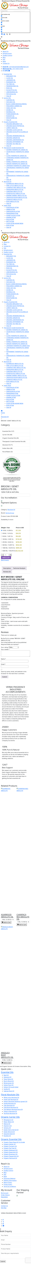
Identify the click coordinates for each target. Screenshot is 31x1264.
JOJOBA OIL (9, 110)
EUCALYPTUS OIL (11, 90)
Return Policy (8, 1182)
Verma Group (10, 513)
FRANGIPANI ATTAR (12, 213)
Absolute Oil (7, 182)
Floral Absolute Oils (10, 1094)
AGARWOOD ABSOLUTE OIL (15, 184)
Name (3, 659)
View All (8, 96)
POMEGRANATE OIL (12, 114)
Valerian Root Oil (9, 1091)
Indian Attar (7, 205)
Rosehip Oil (7, 1136)
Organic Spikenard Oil (10, 1150)
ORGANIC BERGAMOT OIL (14, 124)
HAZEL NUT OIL (11, 108)
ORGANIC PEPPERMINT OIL (14, 142)
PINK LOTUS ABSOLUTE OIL (14, 185)
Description (7, 568)
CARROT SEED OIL (11, 128)
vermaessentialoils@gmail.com (16, 67)
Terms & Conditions (10, 1186)
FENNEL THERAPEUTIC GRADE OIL (16, 162)
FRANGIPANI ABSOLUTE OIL (14, 189)
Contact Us (6, 63)
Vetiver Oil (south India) (11, 1087)
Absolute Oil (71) (7, 445)
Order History (5, 1195)
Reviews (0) (7, 572)
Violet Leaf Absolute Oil (11, 1099)
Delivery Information (10, 1180)
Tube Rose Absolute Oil (11, 1107)
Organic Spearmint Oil (11, 1152)
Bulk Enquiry (5, 560)
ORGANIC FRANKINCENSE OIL (15, 136)
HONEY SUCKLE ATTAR (13, 215)
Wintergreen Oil (9, 1083)
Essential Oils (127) (8, 431)
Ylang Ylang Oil (8, 1079)
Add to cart (6, 558)
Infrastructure (7, 53)
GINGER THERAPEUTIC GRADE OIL (16, 164)
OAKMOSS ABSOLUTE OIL (14, 199)
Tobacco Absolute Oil (10, 1111)
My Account (4, 1193)
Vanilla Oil (7, 1089)
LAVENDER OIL (10, 80)
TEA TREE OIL (10, 84)
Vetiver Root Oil (8, 1085)
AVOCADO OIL (10, 102)
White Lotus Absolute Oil (11, 1097)
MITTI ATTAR (10, 221)
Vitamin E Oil (8, 1126)
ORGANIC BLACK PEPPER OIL (15, 126)
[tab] (7, 568)
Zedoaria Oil (7, 1077)
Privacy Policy (8, 1184)
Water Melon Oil (9, 1122)
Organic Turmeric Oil (10, 1146)
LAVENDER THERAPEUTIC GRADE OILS (18, 166)
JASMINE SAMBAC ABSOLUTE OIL (16, 195)
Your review (5, 649)
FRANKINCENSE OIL (12, 86)
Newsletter (4, 1197)
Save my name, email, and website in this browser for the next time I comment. (13, 672)
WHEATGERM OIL (11, 118)
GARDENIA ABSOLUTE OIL (14, 191)
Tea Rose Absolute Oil (10, 1113)
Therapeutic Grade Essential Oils (14, 148)
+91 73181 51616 (13, 69)
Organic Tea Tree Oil (10, 1148)
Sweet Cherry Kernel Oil (11, 1130)
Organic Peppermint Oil (11, 1156)
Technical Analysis (19, 568)
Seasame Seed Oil (9, 1134)
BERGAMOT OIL (11, 76)
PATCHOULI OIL (11, 94)
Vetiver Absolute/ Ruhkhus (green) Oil (15, 1101)
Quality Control (7, 55)
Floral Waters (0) (7, 452)
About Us (5, 51)
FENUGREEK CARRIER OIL (14, 106)
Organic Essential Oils (10, 122)
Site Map (3, 1208)
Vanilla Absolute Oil (10, 1103)
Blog (4, 57)
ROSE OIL (9, 88)
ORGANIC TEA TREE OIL (13, 144)
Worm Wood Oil (9, 1081)
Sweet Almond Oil (9, 1132)
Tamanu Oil (7, 1128)
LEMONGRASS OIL (12, 92)
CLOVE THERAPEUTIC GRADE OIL (16, 156)
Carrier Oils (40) (7, 435)
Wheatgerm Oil (8, 1120)
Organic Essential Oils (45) (10, 438)
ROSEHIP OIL (10, 116)
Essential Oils (8, 74)
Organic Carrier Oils (10, 1117)
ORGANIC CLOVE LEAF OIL (14, 130)
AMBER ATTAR (10, 209)
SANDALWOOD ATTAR (13, 211)
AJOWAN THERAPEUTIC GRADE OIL (17, 150)
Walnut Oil (7, 1124)
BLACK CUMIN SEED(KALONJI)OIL (16, 104)
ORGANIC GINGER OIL (13, 138)
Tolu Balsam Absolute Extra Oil (13, 1109)
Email (3, 664)
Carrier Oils (7, 98)
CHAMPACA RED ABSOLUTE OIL (16, 187)
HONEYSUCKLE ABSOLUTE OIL (15, 193)
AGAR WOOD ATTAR (12, 207)
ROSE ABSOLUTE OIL (12, 201)
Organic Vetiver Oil (9, 1144)
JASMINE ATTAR (11, 217)
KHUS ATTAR (10, 219)
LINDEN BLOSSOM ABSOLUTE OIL (16, 197)
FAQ (4, 59)
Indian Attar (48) (7, 448)
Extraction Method (9, 1178)
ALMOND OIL (10, 100)
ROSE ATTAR (10, 225)
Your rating (5, 647)
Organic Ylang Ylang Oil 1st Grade (14, 1142)
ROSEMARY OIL (11, 82)
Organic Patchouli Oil (10, 1158)
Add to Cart (7, 922)
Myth (4, 61)
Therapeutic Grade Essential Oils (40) (13, 441)
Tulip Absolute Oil (9, 1105)
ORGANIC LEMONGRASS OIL (15, 140)
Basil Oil (6, 1075)
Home (3, 413)
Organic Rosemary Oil (10, 1154)
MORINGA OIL (10, 112)
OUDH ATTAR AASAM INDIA (14, 223)
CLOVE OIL (9, 78)
